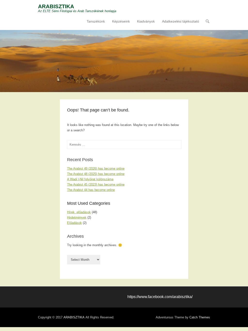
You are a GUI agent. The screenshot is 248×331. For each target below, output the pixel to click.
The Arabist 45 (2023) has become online (95, 184)
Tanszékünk (96, 21)
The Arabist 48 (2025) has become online (95, 174)
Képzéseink (121, 21)
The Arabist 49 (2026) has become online (95, 168)
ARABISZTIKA (56, 6)
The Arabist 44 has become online (91, 190)
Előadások (74, 223)
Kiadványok (146, 21)
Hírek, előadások (79, 212)
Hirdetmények (76, 217)
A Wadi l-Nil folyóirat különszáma (90, 179)
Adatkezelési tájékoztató (180, 21)
